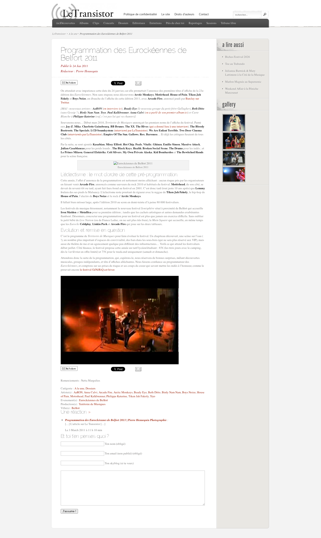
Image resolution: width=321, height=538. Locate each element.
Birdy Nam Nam (171, 392)
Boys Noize (189, 392)
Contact (204, 14)
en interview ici (113, 108)
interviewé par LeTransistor (131, 130)
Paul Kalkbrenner (95, 396)
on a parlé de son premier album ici (166, 112)
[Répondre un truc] (89, 411)
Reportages (195, 23)
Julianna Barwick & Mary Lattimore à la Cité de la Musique (245, 73)
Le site (165, 14)
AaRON (78, 392)
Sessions (211, 23)
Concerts (109, 23)
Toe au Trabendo (235, 64)
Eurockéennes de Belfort (93, 400)
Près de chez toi (175, 23)
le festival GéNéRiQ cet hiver (97, 270)
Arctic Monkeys (123, 392)
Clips (96, 23)
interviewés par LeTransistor (84, 134)
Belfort (76, 408)
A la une (73, 33)
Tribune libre (228, 23)
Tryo (152, 396)
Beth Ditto (154, 392)
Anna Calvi (90, 392)
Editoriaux (139, 23)
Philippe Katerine (116, 396)
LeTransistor (59, 33)
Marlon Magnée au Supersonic (243, 82)
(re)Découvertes (65, 23)
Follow (72, 82)
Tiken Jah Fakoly (138, 396)
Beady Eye (140, 392)
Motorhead (76, 396)
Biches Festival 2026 (237, 57)
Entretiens (156, 23)
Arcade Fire (105, 392)
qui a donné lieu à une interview (169, 126)
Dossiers (123, 23)
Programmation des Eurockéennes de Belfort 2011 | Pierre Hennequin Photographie (116, 420)
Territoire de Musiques (92, 404)
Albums (83, 23)
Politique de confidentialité (140, 14)
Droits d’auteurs (184, 14)
